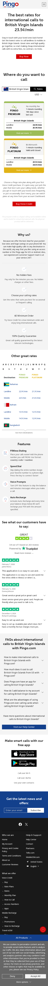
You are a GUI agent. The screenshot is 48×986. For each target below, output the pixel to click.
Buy (6, 882)
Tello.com (30, 852)
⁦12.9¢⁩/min (36, 418)
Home (4, 839)
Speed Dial (15, 466)
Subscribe (36, 810)
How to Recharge (12, 926)
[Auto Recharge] (5, 499)
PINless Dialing (18, 450)
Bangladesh (15, 425)
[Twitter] (27, 824)
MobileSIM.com (33, 857)
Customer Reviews (10, 864)
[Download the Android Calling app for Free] (24, 762)
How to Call (9, 899)
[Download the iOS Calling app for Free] (24, 753)
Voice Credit (7, 877)
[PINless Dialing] (5, 452)
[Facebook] (21, 824)
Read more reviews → (24, 553)
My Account (7, 844)
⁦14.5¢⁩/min (23, 418)
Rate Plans (9, 886)
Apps (6, 908)
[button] (44, 4)
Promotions (9, 921)
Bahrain (13, 404)
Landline (7, 391)
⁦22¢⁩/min (22, 398)
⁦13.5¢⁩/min (23, 412)
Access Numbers (11, 904)
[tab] (3, 364)
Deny (12, 976)
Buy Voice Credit (24, 203)
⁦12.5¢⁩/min (36, 412)
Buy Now (24, 56)
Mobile (7, 398)
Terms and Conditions (11, 855)
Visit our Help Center (24, 726)
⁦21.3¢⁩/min (36, 391)
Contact (29, 844)
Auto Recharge (18, 497)
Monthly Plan (10, 895)
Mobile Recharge (9, 913)
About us (6, 860)
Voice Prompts (18, 481)
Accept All (35, 976)
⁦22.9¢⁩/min (23, 391)
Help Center (31, 839)
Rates (6, 891)
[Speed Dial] (5, 468)
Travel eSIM (7, 930)
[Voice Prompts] (5, 483)
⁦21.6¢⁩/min (36, 398)
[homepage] (21, 4)
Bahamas (14, 384)
